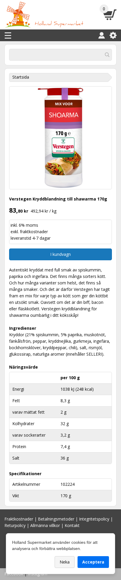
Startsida (20, 77)
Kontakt (72, 525)
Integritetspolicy (94, 519)
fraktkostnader (34, 231)
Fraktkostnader (18, 519)
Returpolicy (15, 525)
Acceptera (93, 562)
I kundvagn (60, 254)
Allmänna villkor (45, 525)
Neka (65, 562)
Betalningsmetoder (56, 519)
